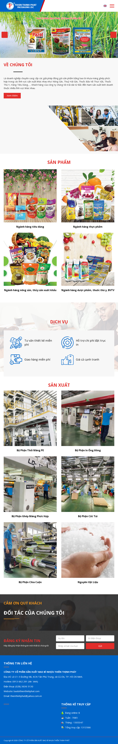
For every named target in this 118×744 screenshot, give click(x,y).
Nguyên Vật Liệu (88, 582)
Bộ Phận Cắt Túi (88, 516)
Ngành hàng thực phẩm (87, 226)
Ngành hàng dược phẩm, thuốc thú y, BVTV (87, 290)
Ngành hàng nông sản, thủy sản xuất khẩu (30, 290)
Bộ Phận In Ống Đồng (88, 450)
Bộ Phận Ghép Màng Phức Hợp (30, 516)
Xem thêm (12, 95)
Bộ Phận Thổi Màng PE (30, 450)
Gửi (100, 645)
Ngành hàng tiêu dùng (30, 226)
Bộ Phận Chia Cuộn (30, 582)
